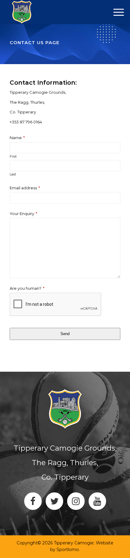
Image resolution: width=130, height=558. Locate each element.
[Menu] (29, 12)
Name (17, 137)
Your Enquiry (23, 213)
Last (13, 174)
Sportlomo (68, 549)
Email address (25, 188)
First (13, 156)
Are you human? (27, 288)
